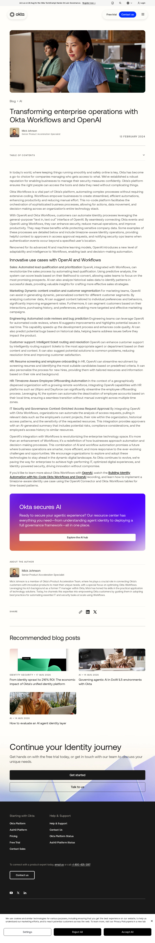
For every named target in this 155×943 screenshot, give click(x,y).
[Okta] (17, 14)
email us (59, 864)
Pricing (13, 836)
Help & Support (58, 823)
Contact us (127, 14)
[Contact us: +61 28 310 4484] (112, 3)
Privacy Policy (130, 921)
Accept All (127, 932)
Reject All (77, 932)
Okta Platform (18, 823)
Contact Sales (18, 848)
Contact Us (56, 829)
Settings (27, 932)
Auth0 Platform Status (62, 842)
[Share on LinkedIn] (88, 612)
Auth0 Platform (18, 829)
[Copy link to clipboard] (80, 612)
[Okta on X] (18, 893)
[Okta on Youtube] (11, 893)
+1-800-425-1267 (81, 864)
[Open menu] (143, 14)
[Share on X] (95, 612)
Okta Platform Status (62, 836)
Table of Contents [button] (22, 155)
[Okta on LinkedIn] (24, 893)
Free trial (112, 14)
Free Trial (15, 842)
